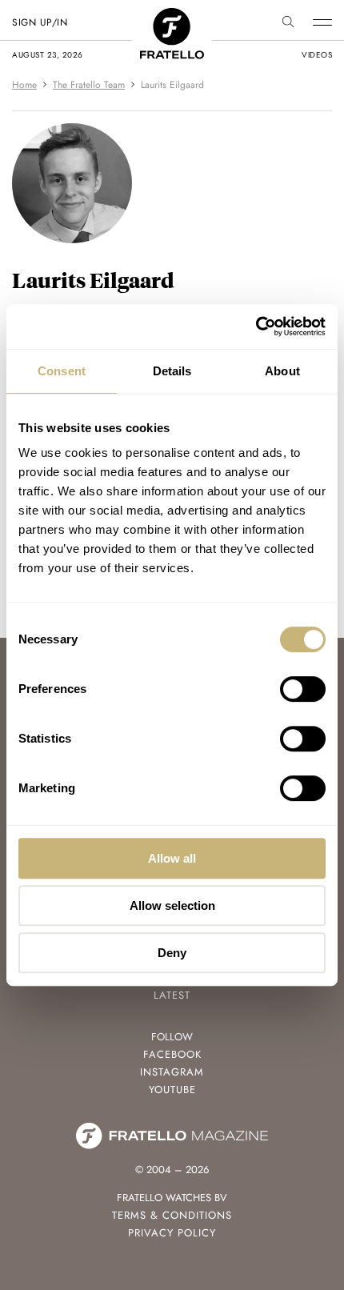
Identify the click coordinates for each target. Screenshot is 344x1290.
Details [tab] (172, 371)
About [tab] (282, 371)
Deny (172, 952)
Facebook (172, 1054)
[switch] (303, 689)
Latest (172, 995)
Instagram (172, 1072)
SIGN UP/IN (39, 22)
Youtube (172, 1089)
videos (317, 55)
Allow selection (172, 905)
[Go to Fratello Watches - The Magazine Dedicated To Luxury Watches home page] (172, 16)
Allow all (172, 858)
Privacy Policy (172, 1232)
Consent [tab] (62, 371)
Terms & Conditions (172, 1215)
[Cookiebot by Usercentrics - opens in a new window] (256, 326)
